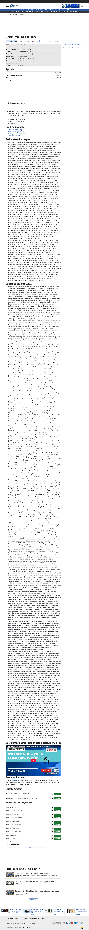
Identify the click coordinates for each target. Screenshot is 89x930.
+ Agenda (20, 41)
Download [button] (57, 808)
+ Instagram (36, 903)
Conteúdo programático (16, 132)
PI (56, 11)
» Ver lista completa (11, 841)
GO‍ (34, 11)
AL (18, 11)
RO (65, 11)
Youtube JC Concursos (30, 848)
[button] (52, 794)
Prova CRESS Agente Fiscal (12, 828)
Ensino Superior (22, 56)
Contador (31, 51)
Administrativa (22, 54)
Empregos (47, 10)
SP (71, 11)
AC (16, 11)
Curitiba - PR (21, 65)
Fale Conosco (17, 923)
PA (47, 11)
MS (42, 11)
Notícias (48, 41)
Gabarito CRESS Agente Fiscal (13, 831)
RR (67, 11)
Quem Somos (9, 923)
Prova (42, 41)
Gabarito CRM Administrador (13, 824)
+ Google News (23, 903)
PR (51, 11)
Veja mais (33, 900)
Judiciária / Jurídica (31, 54)
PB (49, 11)
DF (30, 11)
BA (25, 11)
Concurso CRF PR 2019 (20, 14)
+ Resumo (27, 41)
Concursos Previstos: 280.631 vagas (72, 48)
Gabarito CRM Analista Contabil (14, 817)
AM (23, 11)
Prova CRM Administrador (12, 821)
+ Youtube (30, 903)
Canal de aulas (42, 848)
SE (73, 11)
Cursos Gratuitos (64, 10)
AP (20, 11)
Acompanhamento (14, 136)
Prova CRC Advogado (11, 835)
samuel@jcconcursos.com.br (29, 875)
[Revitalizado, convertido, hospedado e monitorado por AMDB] (82, 927)
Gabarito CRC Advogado (12, 838)
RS (62, 11)
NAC (13, 11)
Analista (26, 51)
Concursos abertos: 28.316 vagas (71, 44)
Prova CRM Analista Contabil (13, 814)
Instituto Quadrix (22, 61)
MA (37, 11)
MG (45, 11)
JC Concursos (15, 780)
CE (27, 11)
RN (60, 11)
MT (39, 11)
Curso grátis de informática (17, 134)
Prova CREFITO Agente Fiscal (13, 807)
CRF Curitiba (21, 44)
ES (32, 11)
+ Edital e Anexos (35, 41)
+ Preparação (55, 41)
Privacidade (32, 923)
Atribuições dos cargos (15, 130)
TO (76, 11)
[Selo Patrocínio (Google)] (70, 5)
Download (57, 794)
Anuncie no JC (25, 923)
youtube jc (54, 10)
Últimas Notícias (24, 10)
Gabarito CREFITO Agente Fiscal (14, 810)
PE (54, 11)
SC (69, 11)
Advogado (21, 51)
